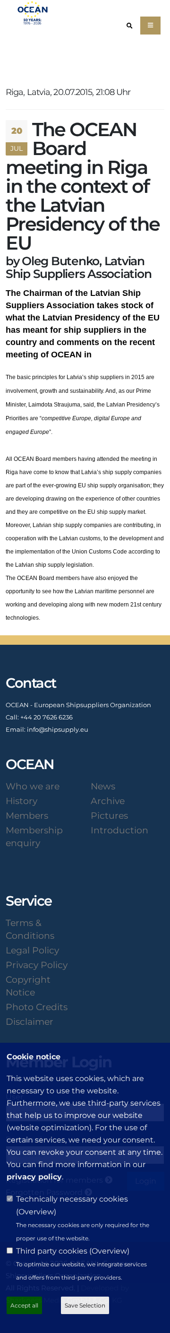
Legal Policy (32, 950)
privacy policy (34, 1176)
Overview (36, 1211)
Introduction (119, 830)
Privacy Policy (37, 964)
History (21, 800)
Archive (108, 800)
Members (27, 815)
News (103, 786)
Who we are (33, 786)
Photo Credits (37, 1007)
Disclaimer (29, 1021)
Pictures (109, 815)
